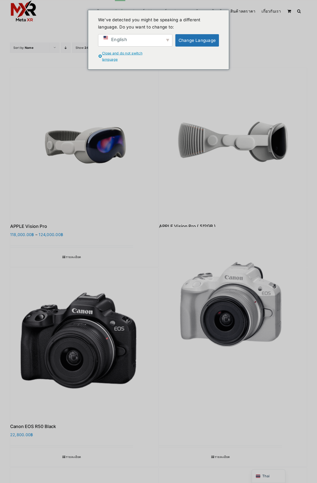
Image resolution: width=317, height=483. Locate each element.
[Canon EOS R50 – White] (233, 301)
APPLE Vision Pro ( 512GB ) (187, 226)
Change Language (197, 40)
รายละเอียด (73, 257)
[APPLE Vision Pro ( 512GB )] (233, 142)
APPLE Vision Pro (28, 226)
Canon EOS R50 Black (33, 426)
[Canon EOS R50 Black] (84, 342)
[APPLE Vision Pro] (84, 142)
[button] (299, 10)
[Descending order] (66, 48)
